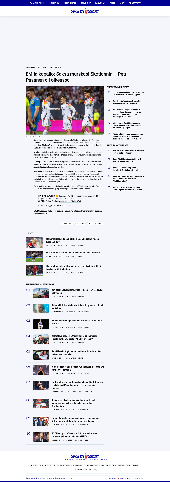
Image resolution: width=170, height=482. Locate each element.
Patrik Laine (105, 466)
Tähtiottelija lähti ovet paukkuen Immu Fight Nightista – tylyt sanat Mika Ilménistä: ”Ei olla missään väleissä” (77, 385)
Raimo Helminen (118, 466)
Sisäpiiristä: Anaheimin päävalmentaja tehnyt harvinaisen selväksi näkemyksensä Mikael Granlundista (73, 403)
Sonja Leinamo (50, 466)
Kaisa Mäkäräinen (91, 466)
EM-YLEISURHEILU (37, 3)
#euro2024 (69, 199)
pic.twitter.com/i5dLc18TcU (70, 201)
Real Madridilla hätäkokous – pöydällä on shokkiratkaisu (73, 252)
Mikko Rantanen (132, 466)
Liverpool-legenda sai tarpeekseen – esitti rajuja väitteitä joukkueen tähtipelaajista (73, 268)
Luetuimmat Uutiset (117, 145)
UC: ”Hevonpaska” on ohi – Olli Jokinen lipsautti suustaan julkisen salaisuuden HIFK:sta (74, 435)
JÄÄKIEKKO (55, 3)
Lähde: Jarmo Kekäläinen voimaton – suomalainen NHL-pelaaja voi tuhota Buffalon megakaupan (76, 419)
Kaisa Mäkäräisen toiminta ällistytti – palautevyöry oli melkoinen (78, 307)
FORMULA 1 (100, 3)
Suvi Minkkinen (37, 466)
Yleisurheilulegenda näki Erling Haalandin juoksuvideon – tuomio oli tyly (73, 240)
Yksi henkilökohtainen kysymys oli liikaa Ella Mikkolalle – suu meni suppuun (128, 93)
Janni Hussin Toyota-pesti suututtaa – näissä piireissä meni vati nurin (128, 102)
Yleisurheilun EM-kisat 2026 (85, 469)
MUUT (121, 3)
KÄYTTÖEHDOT (139, 478)
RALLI (112, 3)
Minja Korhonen (64, 466)
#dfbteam (51, 199)
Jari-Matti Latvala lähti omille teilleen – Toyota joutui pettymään (77, 291)
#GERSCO (60, 199)
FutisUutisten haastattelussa (45, 176)
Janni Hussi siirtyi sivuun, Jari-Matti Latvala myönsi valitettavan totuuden (77, 353)
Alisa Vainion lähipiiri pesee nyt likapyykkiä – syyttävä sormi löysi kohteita (78, 368)
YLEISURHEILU (70, 3)
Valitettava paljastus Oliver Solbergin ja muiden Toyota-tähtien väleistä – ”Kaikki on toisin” (74, 337)
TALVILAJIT (86, 3)
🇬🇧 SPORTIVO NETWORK (125, 478)
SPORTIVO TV (135, 3)
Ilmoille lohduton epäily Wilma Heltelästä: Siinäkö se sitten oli (77, 322)
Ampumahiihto (77, 466)
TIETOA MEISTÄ (111, 478)
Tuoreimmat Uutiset (118, 87)
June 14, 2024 (67, 205)
